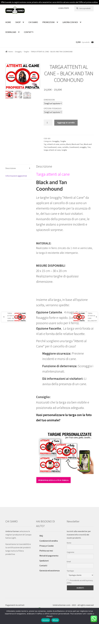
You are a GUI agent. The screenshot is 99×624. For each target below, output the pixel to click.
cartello (65, 147)
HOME (8, 22)
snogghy (83, 147)
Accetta (45, 620)
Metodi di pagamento (48, 555)
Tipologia (70, 571)
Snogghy (18, 51)
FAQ (41, 535)
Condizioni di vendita (48, 540)
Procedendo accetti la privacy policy (80, 581)
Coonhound (74, 147)
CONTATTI (28, 32)
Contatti (43, 565)
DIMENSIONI (49, 99)
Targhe (26, 51)
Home (10, 51)
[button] (37, 78)
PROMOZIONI (48, 22)
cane (59, 147)
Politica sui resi (46, 550)
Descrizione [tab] (10, 168)
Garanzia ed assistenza (49, 570)
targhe (64, 150)
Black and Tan (77, 144)
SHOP (18, 22)
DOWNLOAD (10, 32)
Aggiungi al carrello (66, 122)
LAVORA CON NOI (70, 22)
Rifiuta (55, 620)
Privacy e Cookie (46, 545)
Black (68, 144)
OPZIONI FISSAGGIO (52, 108)
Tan (88, 147)
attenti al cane (53, 144)
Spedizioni (44, 560)
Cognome (70, 552)
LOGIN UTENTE (63, 8)
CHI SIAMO (33, 22)
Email (69, 561)
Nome (69, 543)
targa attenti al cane (52, 150)
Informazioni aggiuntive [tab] (16, 175)
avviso (62, 144)
